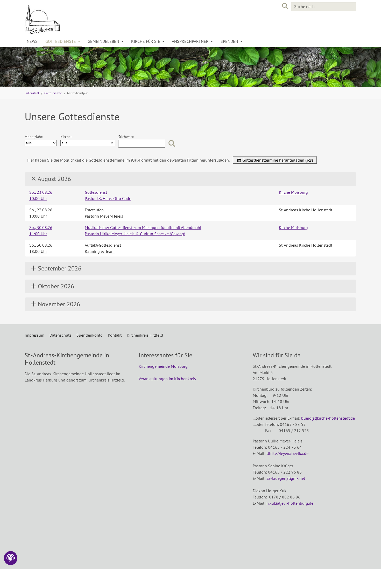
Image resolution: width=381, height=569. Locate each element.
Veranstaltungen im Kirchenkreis (167, 378)
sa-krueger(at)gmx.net (285, 478)
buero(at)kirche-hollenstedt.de (328, 418)
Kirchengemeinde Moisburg (163, 366)
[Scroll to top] (369, 557)
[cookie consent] (10, 558)
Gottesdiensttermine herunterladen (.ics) (277, 160)
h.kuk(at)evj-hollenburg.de (289, 503)
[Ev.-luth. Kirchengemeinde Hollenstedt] (105, 19)
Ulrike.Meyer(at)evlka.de (287, 453)
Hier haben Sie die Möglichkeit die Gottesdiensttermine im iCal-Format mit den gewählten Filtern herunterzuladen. (128, 160)
